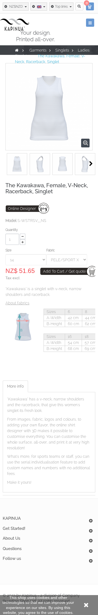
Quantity (11, 230)
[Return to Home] (17, 50)
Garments (38, 50)
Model (10, 220)
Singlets (62, 50)
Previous (9, 163)
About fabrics (17, 303)
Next (91, 163)
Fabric (51, 250)
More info (15, 386)
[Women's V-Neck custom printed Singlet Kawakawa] (17, 163)
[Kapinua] (14, 25)
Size (8, 250)
